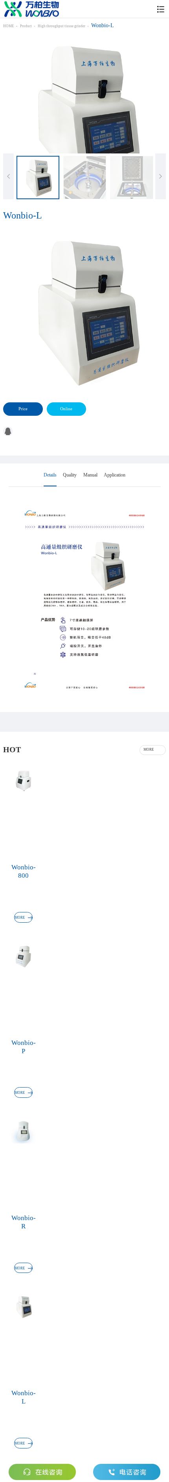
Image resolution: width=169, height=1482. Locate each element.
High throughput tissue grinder (61, 26)
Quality (70, 475)
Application (114, 475)
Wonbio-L (23, 1397)
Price (23, 408)
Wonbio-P (23, 1047)
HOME (8, 26)
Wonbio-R (23, 1222)
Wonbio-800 (23, 871)
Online (66, 408)
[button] (160, 176)
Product (26, 26)
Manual (90, 475)
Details (50, 475)
